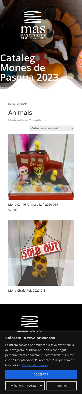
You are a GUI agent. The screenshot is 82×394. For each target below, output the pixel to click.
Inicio (11, 104)
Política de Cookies (35, 365)
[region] (41, 363)
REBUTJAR (62, 386)
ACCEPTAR (41, 374)
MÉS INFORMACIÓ (23, 386)
